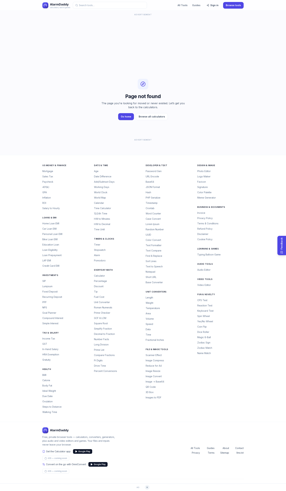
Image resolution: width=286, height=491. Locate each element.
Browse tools (233, 5)
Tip (96, 291)
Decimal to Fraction (104, 334)
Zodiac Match (204, 347)
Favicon (201, 181)
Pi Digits (98, 360)
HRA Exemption (50, 354)
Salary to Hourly (51, 208)
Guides (196, 5)
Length (149, 297)
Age (96, 171)
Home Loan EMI (50, 223)
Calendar (99, 202)
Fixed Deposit (50, 291)
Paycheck (47, 181)
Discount (98, 286)
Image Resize (153, 371)
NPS (44, 307)
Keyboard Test (205, 310)
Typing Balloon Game (209, 254)
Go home (126, 116)
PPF (44, 302)
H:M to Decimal (102, 224)
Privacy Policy (205, 218)
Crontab (150, 208)
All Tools (183, 5)
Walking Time (49, 412)
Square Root (101, 323)
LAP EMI (46, 260)
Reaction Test (204, 305)
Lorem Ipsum (152, 224)
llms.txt (240, 452)
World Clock (100, 192)
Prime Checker (102, 312)
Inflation (46, 197)
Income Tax (48, 338)
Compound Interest (52, 318)
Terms (211, 452)
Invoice (201, 212)
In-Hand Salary (50, 349)
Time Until (99, 229)
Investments (50, 275)
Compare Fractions (104, 355)
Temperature (153, 308)
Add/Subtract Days (104, 181)
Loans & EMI (49, 217)
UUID (148, 234)
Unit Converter (102, 302)
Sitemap (224, 452)
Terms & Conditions (207, 223)
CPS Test (202, 300)
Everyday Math (103, 270)
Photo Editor (204, 171)
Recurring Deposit (52, 296)
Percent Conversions (105, 371)
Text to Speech (154, 266)
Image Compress (155, 360)
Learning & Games (208, 248)
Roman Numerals (103, 307)
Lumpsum (47, 286)
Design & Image (206, 165)
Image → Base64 (155, 381)
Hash (148, 192)
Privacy (196, 452)
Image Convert (154, 376)
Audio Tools (205, 264)
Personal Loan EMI (52, 234)
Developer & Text (156, 165)
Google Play (84, 451)
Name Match (204, 353)
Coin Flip (202, 326)
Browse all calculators (152, 116)
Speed (149, 324)
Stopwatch (100, 249)
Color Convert (153, 240)
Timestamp (152, 202)
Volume (150, 318)
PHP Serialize (153, 197)
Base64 (150, 181)
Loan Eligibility (50, 249)
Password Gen (154, 171)
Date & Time (101, 165)
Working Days (101, 187)
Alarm (97, 255)
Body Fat (47, 385)
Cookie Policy (205, 239)
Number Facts (101, 339)
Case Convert (153, 218)
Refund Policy (205, 228)
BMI (44, 375)
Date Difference (102, 176)
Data (148, 329)
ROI (44, 202)
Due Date (47, 396)
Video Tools (205, 279)
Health (46, 369)
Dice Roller (203, 332)
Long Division (101, 344)
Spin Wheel (203, 316)
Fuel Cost (99, 296)
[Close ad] (147, 487)
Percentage (100, 281)
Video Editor (204, 285)
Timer (97, 244)
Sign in (214, 5)
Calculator (99, 275)
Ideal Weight (49, 390)
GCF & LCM (100, 318)
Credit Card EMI (50, 265)
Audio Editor (204, 269)
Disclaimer (202, 234)
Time (148, 334)
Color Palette (204, 192)
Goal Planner (49, 312)
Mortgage (47, 171)
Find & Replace (154, 255)
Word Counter (153, 213)
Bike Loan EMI (50, 239)
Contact (239, 448)
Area (148, 313)
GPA (44, 192)
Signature (202, 187)
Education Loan (50, 244)
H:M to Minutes (102, 218)
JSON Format (153, 187)
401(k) (45, 187)
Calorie (46, 380)
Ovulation (47, 401)
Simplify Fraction (103, 328)
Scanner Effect (154, 355)
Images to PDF (153, 397)
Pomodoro (100, 260)
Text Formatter (154, 245)
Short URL (151, 277)
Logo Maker (204, 176)
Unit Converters (156, 291)
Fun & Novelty (206, 294)
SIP (44, 281)
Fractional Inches (155, 339)
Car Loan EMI (49, 228)
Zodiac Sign (203, 342)
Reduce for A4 (154, 365)
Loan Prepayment (52, 255)
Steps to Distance (52, 406)
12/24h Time (100, 213)
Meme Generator (206, 197)
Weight (149, 302)
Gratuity (46, 359)
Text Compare (153, 250)
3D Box (150, 392)
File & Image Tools (157, 349)
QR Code (151, 386)
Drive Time (100, 365)
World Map (100, 197)
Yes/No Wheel (205, 321)
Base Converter (154, 282)
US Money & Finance (54, 165)
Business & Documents (211, 207)
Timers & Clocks (104, 239)
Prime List (99, 349)
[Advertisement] (143, 40)
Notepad (150, 271)
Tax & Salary (50, 333)
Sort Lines (151, 261)
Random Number (155, 229)
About (226, 448)
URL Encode (152, 176)
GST (44, 343)
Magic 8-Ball (204, 337)
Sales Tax (47, 176)
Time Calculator (102, 208)
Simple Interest (50, 323)
